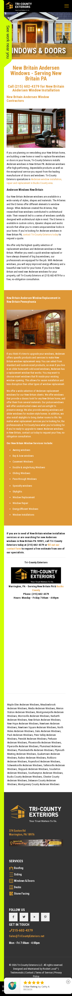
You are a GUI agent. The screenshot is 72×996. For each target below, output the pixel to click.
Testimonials (16, 972)
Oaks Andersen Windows (48, 731)
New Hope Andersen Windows (22, 723)
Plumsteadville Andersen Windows (36, 750)
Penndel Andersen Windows (32, 738)
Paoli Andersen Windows (20, 734)
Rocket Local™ (50, 968)
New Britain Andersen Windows (44, 719)
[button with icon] (13, 917)
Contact (29, 972)
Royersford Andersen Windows (44, 761)
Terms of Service (43, 972)
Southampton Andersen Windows (45, 772)
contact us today (30, 432)
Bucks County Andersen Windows (24, 776)
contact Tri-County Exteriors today (40, 234)
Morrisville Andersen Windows (33, 715)
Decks (17, 887)
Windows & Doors (24, 880)
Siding (18, 874)
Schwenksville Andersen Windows (24, 765)
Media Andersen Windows (41, 708)
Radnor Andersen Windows (32, 757)
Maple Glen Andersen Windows (23, 704)
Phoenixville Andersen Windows (44, 742)
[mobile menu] (66, 6)
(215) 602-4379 (27, 86)
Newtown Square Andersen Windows (37, 727)
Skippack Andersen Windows (33, 769)
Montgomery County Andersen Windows (38, 784)
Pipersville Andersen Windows (22, 746)
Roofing (18, 868)
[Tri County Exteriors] (18, 6)
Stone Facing (21, 893)
